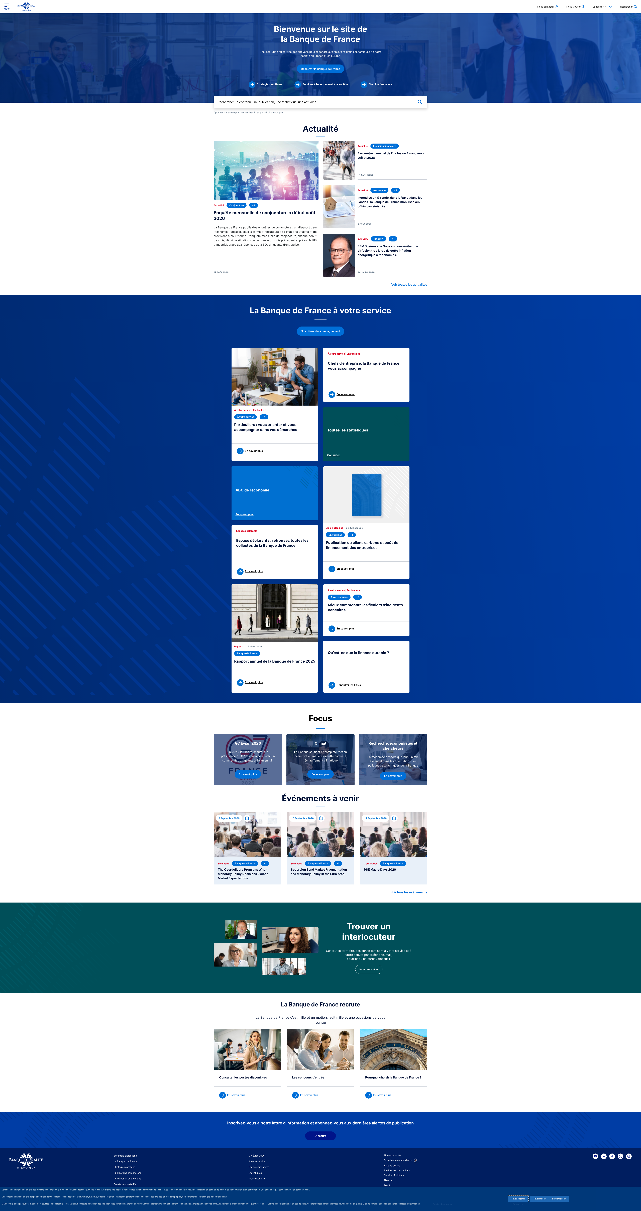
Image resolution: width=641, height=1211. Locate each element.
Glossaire (389, 1180)
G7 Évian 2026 (257, 1155)
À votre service (257, 1161)
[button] (628, 6)
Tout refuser (539, 1198)
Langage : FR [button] (600, 6)
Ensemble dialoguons (125, 1155)
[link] (265, 84)
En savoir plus (245, 514)
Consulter (333, 455)
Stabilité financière (259, 1167)
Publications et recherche (127, 1172)
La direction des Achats (397, 1170)
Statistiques (255, 1172)
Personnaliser (559, 1198)
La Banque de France (125, 1161)
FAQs (387, 1184)
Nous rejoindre (257, 1178)
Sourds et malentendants (397, 1160)
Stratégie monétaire (124, 1167)
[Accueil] (42, 1161)
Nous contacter (392, 1155)
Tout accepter (518, 1198)
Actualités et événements (127, 1178)
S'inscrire (320, 1135)
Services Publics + (394, 1175)
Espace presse (392, 1165)
